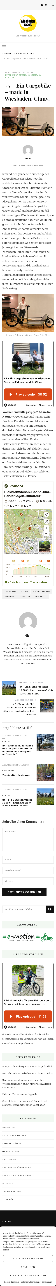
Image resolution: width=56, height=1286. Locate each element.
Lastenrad (34, 75)
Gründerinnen (41, 591)
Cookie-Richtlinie (11, 1282)
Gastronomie (11, 1151)
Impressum (47, 1282)
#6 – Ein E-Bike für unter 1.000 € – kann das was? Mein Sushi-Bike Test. (17, 802)
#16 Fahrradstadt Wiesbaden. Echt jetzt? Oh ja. (27, 1073)
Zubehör (8, 1199)
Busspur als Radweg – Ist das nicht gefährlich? (28, 1066)
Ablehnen (28, 1267)
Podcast (9, 78)
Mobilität (10, 597)
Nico (28, 159)
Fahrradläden (11, 1143)
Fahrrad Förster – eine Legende (19, 1094)
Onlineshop (39, 252)
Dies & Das (8, 1127)
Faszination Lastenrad (16, 775)
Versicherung (11, 1191)
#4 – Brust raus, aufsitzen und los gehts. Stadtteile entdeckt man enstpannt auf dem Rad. (17, 750)
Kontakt (6, 1221)
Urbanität (41, 597)
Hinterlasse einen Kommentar (28, 166)
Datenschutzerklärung (30, 1282)
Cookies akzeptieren (28, 1258)
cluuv (24, 591)
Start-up (25, 597)
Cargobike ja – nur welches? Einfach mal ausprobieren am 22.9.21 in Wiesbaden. (24, 1103)
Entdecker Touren (15, 75)
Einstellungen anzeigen (28, 1275)
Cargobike (10, 591)
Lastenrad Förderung (16, 1167)
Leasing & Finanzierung (18, 1175)
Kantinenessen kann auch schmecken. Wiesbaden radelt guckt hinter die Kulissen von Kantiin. (26, 1084)
